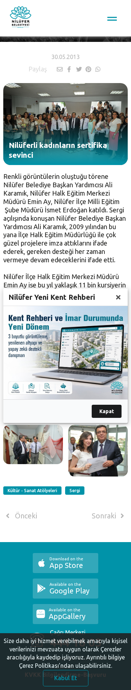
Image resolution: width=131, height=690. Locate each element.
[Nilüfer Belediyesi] (20, 18)
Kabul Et (65, 678)
